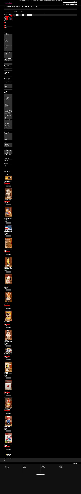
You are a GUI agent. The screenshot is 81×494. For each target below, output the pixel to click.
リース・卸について (7, 171)
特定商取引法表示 (7, 158)
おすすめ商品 (24, 467)
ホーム (6, 466)
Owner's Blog (6, 163)
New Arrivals (24, 466)
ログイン (64, 4)
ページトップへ (75, 463)
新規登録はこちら (69, 4)
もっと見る (11, 451)
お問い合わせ (61, 467)
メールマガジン (43, 467)
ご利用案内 (6, 160)
